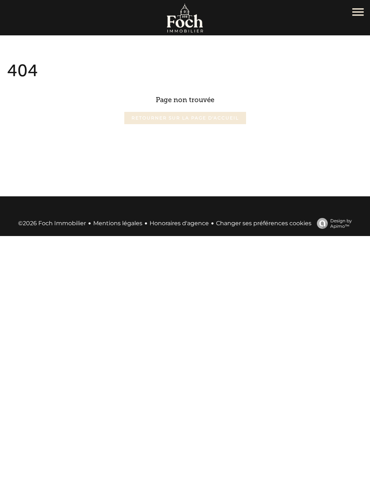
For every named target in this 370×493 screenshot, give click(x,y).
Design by (341, 223)
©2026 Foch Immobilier (52, 223)
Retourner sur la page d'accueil (185, 118)
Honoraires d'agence (179, 223)
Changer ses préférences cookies (263, 223)
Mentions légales (117, 223)
